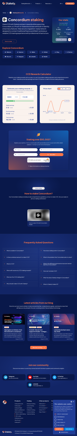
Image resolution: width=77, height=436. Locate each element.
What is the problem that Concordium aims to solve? (57, 257)
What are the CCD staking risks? (15, 277)
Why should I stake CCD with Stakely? (17, 283)
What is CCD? (10, 264)
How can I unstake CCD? (50, 271)
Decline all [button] (69, 429)
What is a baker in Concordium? (15, 250)
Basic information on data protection (39, 166)
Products (37, 3)
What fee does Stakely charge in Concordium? (56, 277)
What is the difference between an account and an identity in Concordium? (57, 264)
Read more (64, 411)
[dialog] (64, 417)
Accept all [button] (59, 429)
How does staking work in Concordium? (54, 250)
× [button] (73, 401)
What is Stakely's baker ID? (50, 284)
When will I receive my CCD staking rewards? (19, 270)
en (61, 3)
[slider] (14, 101)
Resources (48, 3)
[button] (64, 432)
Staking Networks (25, 3)
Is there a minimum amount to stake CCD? (18, 257)
